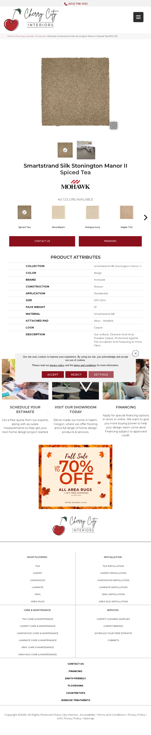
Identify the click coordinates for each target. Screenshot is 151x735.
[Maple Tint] (127, 212)
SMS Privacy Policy (69, 718)
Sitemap (88, 718)
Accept (52, 374)
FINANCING (110, 241)
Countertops (75, 693)
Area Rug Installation (113, 601)
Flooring (20, 36)
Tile (37, 566)
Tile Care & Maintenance (37, 619)
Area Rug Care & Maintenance (37, 654)
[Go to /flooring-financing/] (126, 398)
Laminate (37, 587)
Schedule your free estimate (113, 633)
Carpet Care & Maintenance (38, 626)
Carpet (30, 36)
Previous (31, 148)
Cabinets (113, 640)
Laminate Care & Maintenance (38, 640)
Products (40, 36)
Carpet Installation (113, 573)
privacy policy (57, 365)
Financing (75, 671)
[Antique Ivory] (93, 212)
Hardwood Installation (113, 580)
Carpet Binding (113, 626)
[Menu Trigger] (138, 17)
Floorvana (75, 685)
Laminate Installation (113, 587)
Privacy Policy (137, 714)
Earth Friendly (75, 678)
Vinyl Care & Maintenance (37, 647)
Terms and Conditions (111, 714)
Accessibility (87, 714)
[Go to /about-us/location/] (75, 397)
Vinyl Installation (113, 594)
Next (120, 148)
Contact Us (42, 241)
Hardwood (37, 580)
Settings (101, 374)
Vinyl (38, 594)
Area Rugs (37, 601)
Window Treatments (75, 700)
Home (10, 36)
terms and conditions (85, 365)
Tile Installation (113, 566)
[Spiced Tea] (24, 212)
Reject (76, 374)
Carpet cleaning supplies (113, 619)
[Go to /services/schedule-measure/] (25, 397)
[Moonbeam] (58, 212)
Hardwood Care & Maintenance (37, 633)
